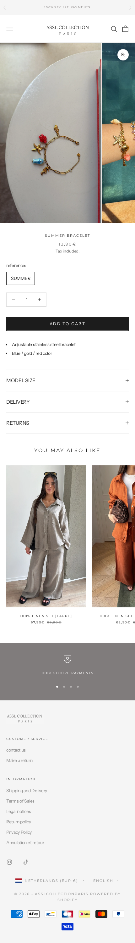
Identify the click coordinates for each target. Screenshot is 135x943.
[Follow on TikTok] (26, 862)
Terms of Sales (20, 801)
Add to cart (67, 323)
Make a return (19, 760)
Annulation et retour (25, 842)
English (103, 880)
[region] (67, 666)
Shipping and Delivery (26, 790)
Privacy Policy (19, 832)
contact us (16, 750)
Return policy (18, 822)
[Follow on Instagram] (9, 862)
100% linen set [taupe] (46, 616)
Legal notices (18, 811)
